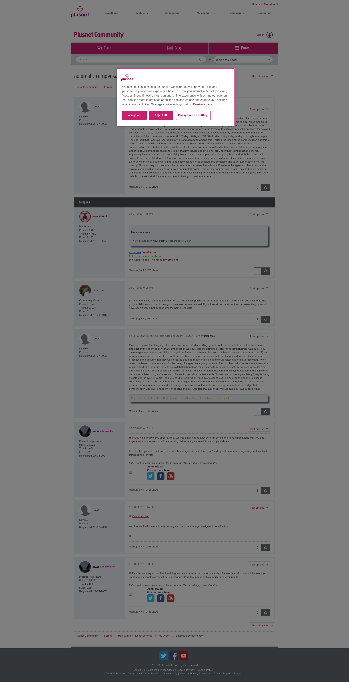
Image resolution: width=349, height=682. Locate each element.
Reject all (161, 115)
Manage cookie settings (193, 115)
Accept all (134, 115)
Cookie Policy (202, 104)
